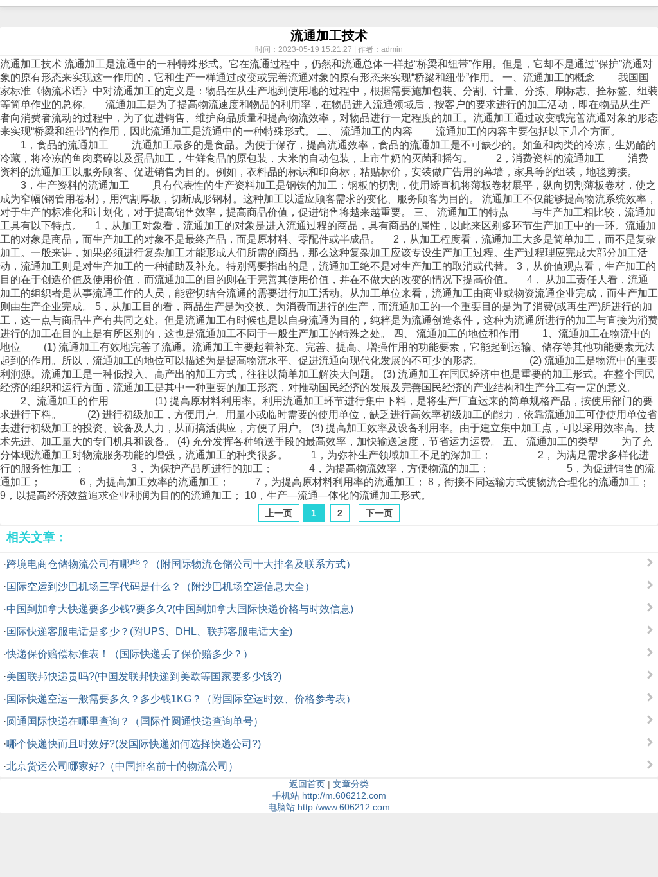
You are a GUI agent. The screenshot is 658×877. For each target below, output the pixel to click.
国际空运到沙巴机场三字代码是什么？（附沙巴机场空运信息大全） (160, 586)
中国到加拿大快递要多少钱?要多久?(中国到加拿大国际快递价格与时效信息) (179, 608)
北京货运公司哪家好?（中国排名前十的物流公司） (122, 766)
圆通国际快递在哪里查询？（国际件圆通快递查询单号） (134, 721)
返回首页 (307, 784)
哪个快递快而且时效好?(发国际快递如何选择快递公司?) (133, 743)
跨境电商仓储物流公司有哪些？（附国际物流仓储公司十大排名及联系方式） (181, 564)
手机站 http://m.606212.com (329, 795)
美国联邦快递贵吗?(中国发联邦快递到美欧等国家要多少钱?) (143, 676)
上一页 (278, 513)
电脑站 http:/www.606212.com (329, 807)
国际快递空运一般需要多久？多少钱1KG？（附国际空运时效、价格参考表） (181, 698)
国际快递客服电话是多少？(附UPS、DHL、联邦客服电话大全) (149, 631)
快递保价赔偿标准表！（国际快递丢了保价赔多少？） (129, 653)
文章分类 (351, 784)
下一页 (379, 513)
